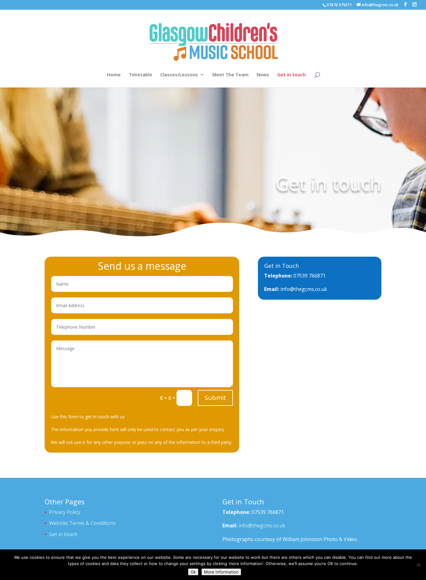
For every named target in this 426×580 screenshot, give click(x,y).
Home (114, 75)
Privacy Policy (64, 512)
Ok (193, 571)
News (263, 75)
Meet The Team (230, 75)
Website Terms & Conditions (82, 523)
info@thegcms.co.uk (303, 289)
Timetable (140, 75)
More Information (221, 571)
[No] (418, 565)
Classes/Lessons (179, 75)
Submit (215, 397)
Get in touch (291, 75)
